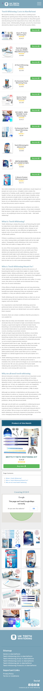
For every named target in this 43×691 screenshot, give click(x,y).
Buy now (35, 30)
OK (34, 509)
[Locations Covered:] (2, 3)
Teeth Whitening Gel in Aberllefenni (17, 663)
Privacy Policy (8, 674)
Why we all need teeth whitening (16, 482)
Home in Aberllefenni (11, 654)
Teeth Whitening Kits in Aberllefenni (17, 656)
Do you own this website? (16, 508)
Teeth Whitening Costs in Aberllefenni (18, 661)
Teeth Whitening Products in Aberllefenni (19, 665)
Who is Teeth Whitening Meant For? (17, 480)
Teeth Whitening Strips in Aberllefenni (18, 659)
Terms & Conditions (11, 676)
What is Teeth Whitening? (14, 478)
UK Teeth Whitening (34, 687)
